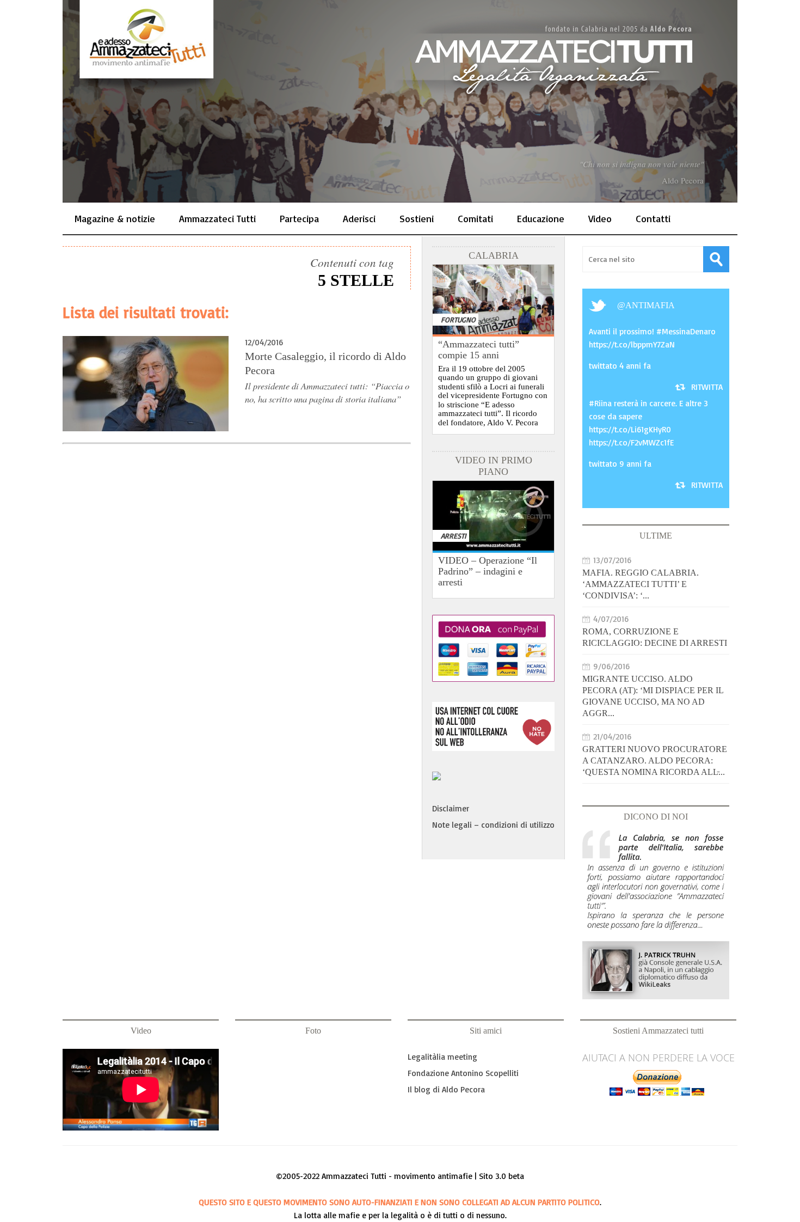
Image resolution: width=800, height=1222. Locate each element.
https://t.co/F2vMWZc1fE (631, 442)
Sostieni (416, 218)
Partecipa (299, 218)
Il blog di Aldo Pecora (446, 1089)
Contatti (653, 218)
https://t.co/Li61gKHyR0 (630, 429)
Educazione (540, 218)
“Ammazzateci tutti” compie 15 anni (478, 350)
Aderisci (359, 218)
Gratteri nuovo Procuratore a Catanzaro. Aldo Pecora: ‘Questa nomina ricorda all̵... (654, 760)
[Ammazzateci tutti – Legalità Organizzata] (400, 101)
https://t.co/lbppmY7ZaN (632, 344)
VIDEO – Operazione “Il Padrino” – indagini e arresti (487, 571)
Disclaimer (450, 808)
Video (600, 218)
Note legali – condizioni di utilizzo (493, 825)
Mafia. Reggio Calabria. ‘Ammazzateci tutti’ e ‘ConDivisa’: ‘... (640, 584)
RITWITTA (707, 387)
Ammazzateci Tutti (217, 218)
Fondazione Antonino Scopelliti (463, 1073)
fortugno (458, 319)
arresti (453, 535)
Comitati (475, 218)
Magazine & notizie (115, 218)
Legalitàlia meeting (442, 1057)
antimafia (650, 305)
